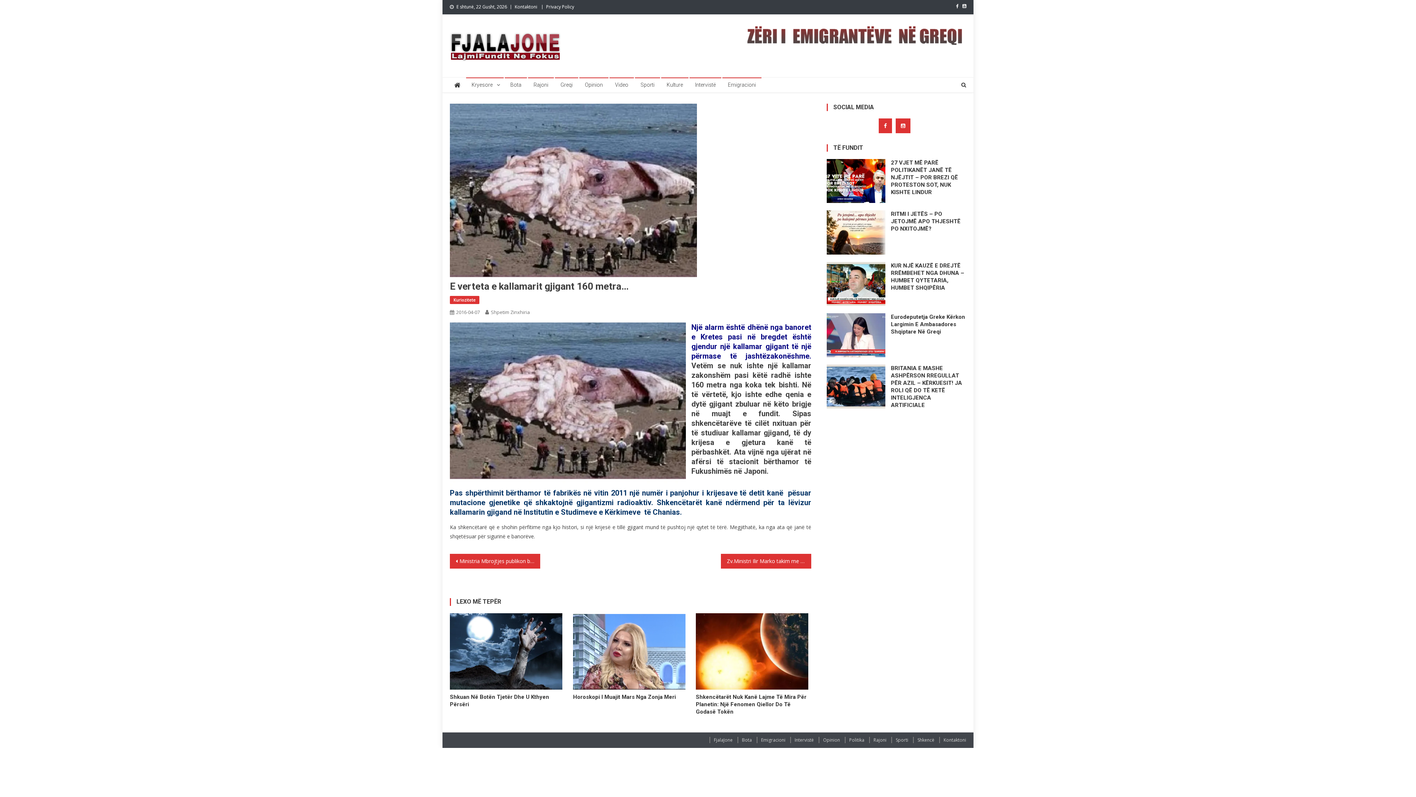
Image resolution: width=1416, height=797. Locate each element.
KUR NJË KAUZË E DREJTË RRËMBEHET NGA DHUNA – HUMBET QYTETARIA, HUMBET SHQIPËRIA (927, 276)
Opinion (594, 85)
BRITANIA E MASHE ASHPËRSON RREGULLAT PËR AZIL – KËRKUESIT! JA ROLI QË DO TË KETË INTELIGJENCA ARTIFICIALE (926, 386)
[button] (568, 405)
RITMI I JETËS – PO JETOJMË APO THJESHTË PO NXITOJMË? (926, 221)
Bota (515, 85)
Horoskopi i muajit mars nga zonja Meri (624, 697)
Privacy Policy (560, 7)
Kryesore (482, 85)
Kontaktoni (526, 7)
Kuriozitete (465, 300)
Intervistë (705, 85)
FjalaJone (723, 740)
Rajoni (541, 85)
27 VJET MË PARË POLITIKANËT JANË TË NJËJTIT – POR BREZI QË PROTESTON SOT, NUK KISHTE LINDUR (924, 177)
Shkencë (925, 740)
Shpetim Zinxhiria (510, 312)
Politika (856, 740)
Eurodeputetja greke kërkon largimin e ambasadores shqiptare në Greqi (928, 324)
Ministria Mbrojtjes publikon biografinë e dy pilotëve (499, 561)
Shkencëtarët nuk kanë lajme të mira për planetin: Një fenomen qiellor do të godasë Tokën (751, 704)
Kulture (675, 85)
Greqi (566, 85)
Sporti (648, 85)
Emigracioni (742, 85)
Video (621, 85)
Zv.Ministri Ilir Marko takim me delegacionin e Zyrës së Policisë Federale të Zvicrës (769, 561)
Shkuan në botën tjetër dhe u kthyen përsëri (499, 701)
